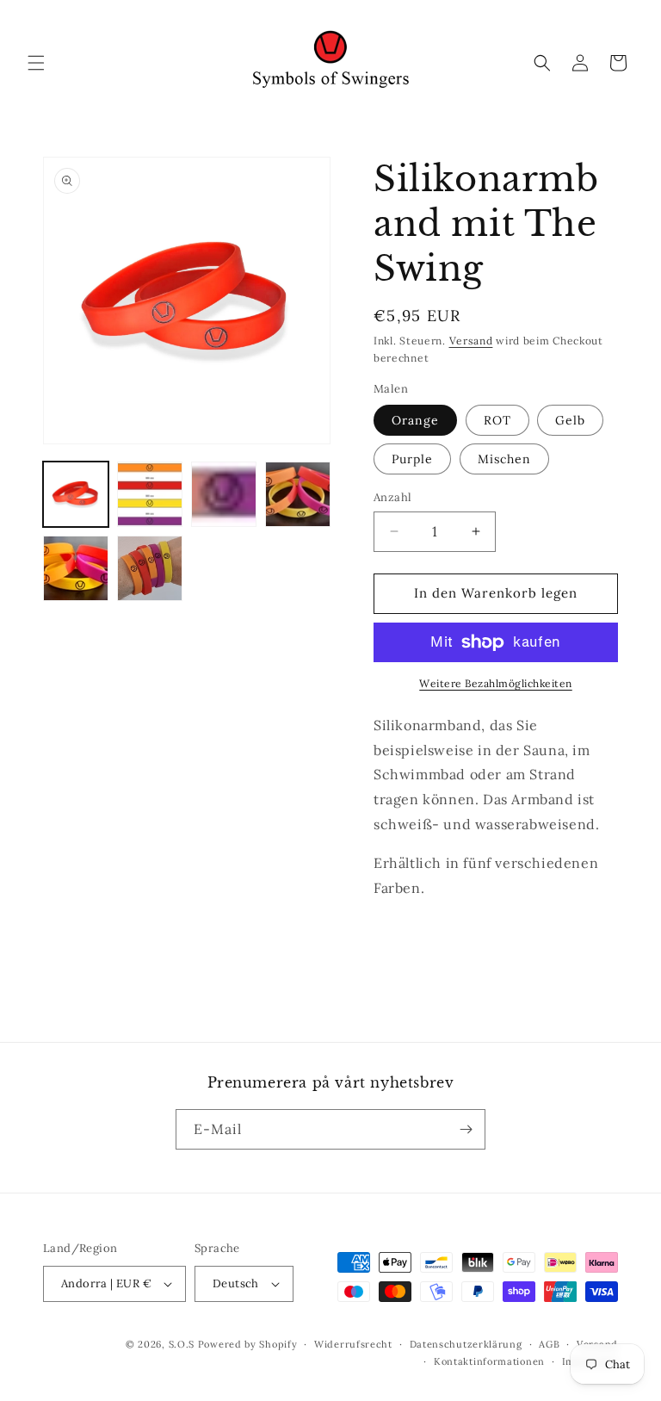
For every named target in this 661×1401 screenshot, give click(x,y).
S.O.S (183, 1344)
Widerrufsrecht (353, 1344)
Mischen (504, 459)
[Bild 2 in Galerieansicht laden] (149, 494)
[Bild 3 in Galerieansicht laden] (223, 494)
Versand (471, 340)
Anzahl (392, 497)
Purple (412, 459)
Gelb (570, 420)
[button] (36, 63)
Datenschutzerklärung (466, 1344)
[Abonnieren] (466, 1129)
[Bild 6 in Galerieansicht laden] (149, 568)
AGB (549, 1344)
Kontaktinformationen (489, 1361)
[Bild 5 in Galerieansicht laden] (75, 568)
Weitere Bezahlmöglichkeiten (495, 683)
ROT (497, 420)
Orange (415, 420)
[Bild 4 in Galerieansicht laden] (297, 494)
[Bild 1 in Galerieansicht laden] (75, 494)
